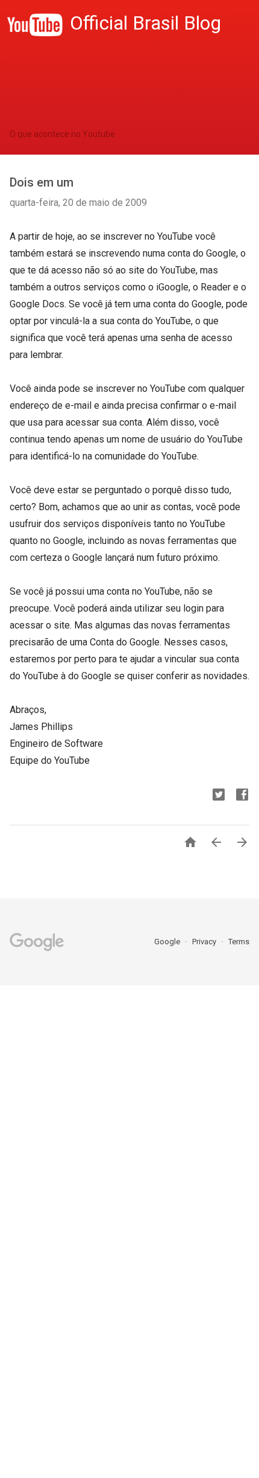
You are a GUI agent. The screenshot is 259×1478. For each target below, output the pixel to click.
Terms (238, 941)
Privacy (205, 941)
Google (168, 941)
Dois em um (41, 182)
